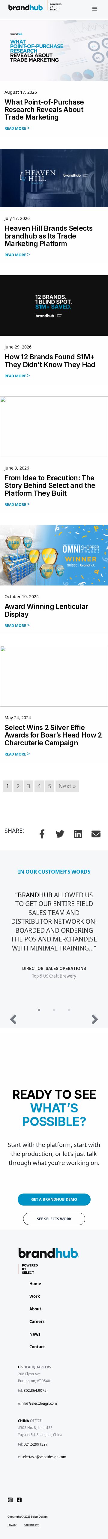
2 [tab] (54, 1010)
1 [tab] (39, 1010)
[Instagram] (10, 1500)
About (35, 1309)
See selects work (54, 1218)
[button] (42, 833)
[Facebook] (19, 1500)
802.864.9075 (35, 1390)
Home (35, 1283)
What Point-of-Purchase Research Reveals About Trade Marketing (44, 110)
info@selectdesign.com (39, 1403)
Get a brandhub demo (54, 1199)
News (34, 1334)
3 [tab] (69, 1010)
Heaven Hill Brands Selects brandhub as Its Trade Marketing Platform (48, 236)
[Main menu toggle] (94, 9)
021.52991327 (36, 1444)
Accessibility (31, 1524)
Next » (67, 786)
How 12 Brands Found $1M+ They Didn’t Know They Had (49, 361)
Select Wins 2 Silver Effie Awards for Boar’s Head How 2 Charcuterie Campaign (53, 735)
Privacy (12, 1524)
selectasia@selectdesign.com (44, 1457)
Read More (15, 128)
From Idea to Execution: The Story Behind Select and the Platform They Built (49, 485)
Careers (37, 1321)
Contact (37, 1346)
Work (34, 1296)
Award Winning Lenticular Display (46, 610)
